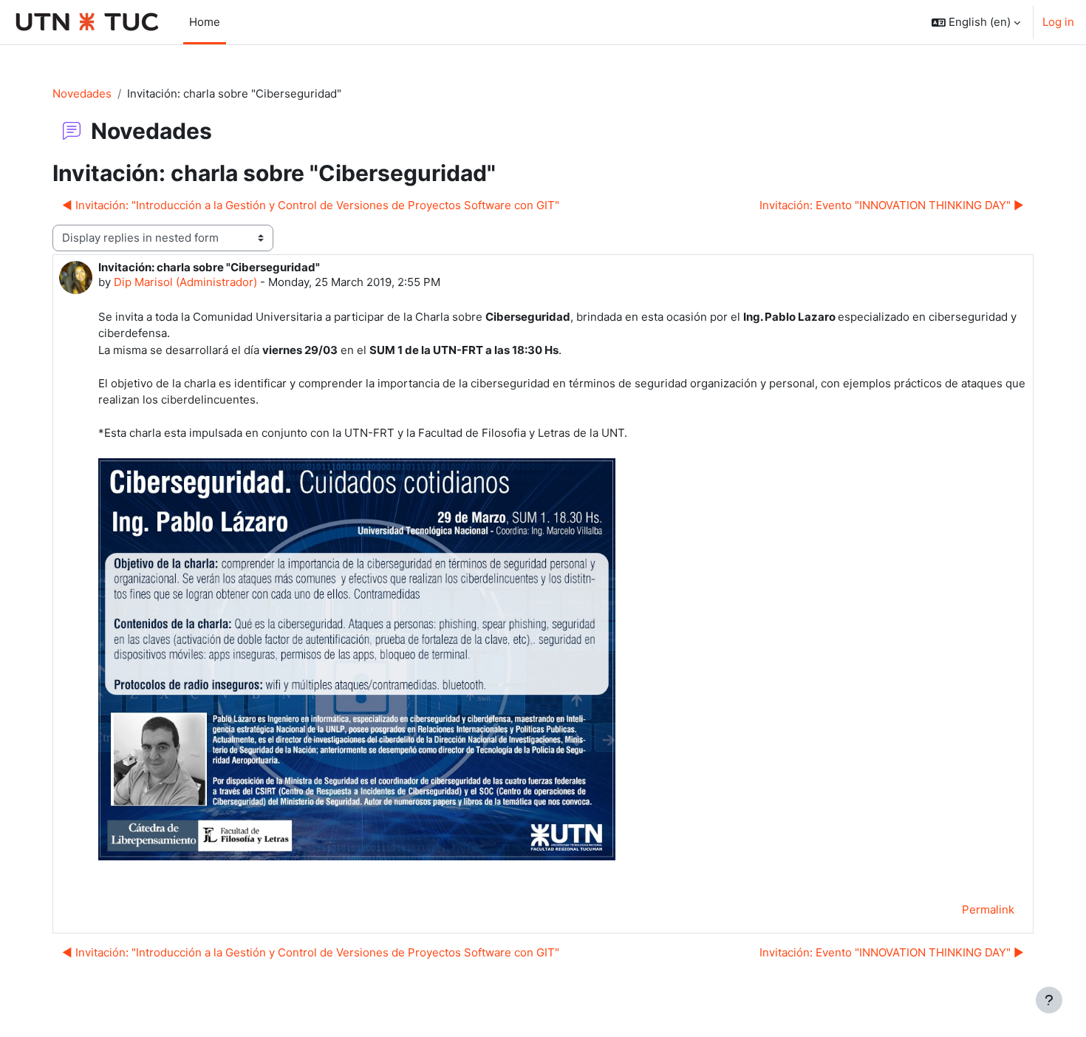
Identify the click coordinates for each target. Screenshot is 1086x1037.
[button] (976, 22)
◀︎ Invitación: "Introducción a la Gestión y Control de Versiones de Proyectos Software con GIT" (310, 205)
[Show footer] (1049, 1000)
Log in (1058, 22)
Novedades (82, 93)
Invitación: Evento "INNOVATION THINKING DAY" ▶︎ (891, 205)
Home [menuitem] (204, 22)
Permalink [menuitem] (988, 909)
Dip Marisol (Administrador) (185, 282)
